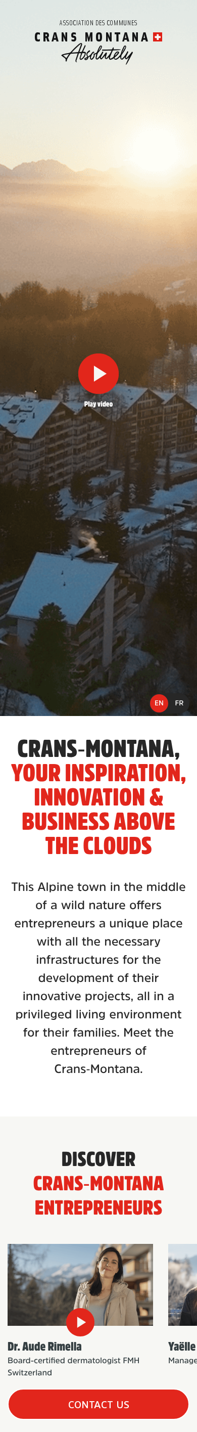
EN (159, 703)
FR (179, 703)
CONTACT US (98, 1405)
